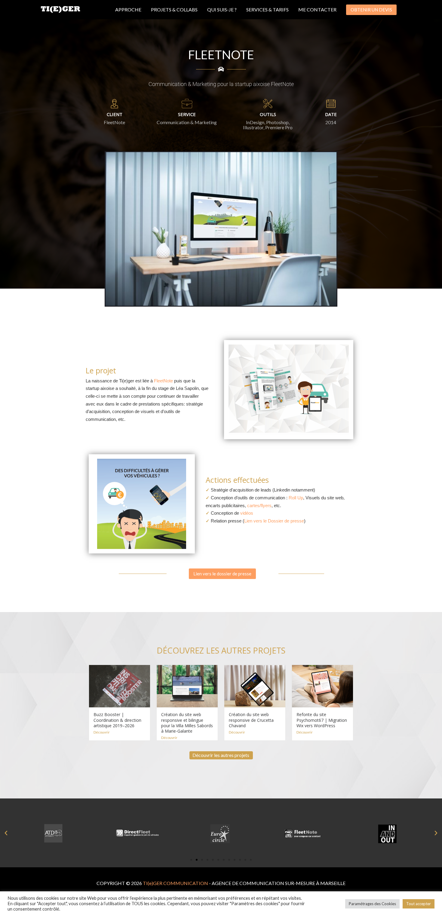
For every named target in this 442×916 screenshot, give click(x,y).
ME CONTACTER (317, 9)
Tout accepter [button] (418, 903)
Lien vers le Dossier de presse (274, 520)
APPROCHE (128, 9)
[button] (371, 10)
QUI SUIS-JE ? (222, 9)
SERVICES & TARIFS (267, 9)
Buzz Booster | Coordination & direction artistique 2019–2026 (117, 720)
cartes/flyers (259, 505)
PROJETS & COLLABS (174, 9)
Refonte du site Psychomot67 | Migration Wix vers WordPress (321, 720)
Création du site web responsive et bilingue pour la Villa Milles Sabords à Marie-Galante (187, 723)
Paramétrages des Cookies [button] (372, 903)
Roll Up (296, 497)
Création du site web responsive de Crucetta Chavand (251, 720)
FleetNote (163, 380)
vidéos (246, 513)
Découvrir (102, 732)
